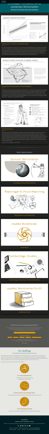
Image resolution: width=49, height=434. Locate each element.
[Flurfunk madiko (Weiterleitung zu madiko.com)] (21, 426)
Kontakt (18, 429)
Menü (4, 1)
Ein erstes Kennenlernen (24, 375)
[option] (24, 371)
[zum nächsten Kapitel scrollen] (24, 346)
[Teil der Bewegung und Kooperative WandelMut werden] (24, 405)
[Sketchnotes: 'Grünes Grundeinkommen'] (24, 41)
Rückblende (24, 247)
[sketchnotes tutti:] (24, 309)
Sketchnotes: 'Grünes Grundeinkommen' (15, 44)
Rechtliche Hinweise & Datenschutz (33, 429)
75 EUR (22, 337)
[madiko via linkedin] (28, 426)
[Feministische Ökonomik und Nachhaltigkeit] (24, 83)
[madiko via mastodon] (23, 426)
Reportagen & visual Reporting (24, 215)
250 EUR (28, 337)
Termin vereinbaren (12, 429)
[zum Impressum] (24, 414)
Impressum (24, 429)
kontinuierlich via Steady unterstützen (25, 332)
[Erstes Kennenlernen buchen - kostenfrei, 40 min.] (24, 372)
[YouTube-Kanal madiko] (30, 426)
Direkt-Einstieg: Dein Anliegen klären (24, 393)
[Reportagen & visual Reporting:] (24, 212)
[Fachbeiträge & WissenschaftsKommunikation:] (24, 277)
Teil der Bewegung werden (24, 408)
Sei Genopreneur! (7, 129)
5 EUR (10, 337)
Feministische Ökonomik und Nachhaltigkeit (16, 86)
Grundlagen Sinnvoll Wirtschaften (24, 183)
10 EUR (16, 337)
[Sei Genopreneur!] (24, 126)
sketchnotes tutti (24, 312)
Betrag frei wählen (37, 337)
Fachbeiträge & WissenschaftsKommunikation (24, 280)
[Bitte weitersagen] (24, 317)
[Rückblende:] (24, 245)
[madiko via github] (25, 426)
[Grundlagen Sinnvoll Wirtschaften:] (24, 180)
